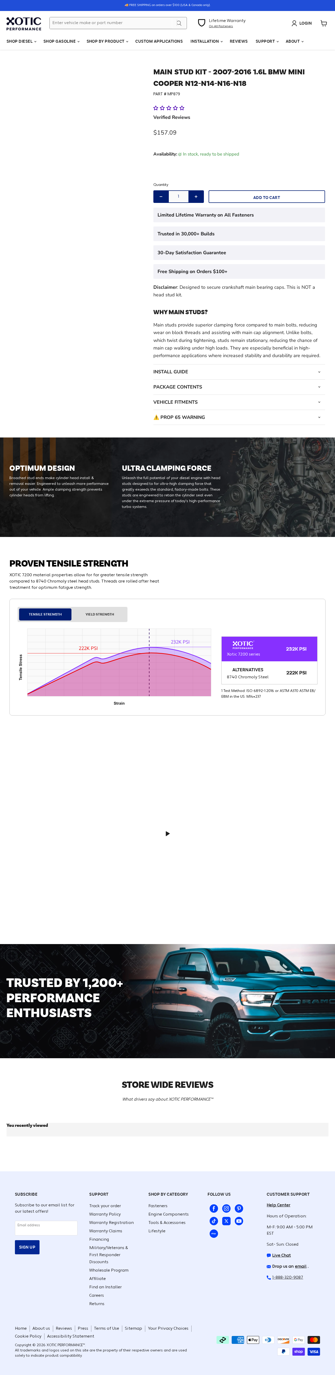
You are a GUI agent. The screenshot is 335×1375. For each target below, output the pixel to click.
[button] (169, 108)
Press (83, 1329)
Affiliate (97, 1279)
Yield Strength (100, 614)
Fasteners (158, 1206)
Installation (205, 41)
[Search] (179, 23)
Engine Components (168, 1214)
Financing (99, 1240)
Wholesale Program (109, 1270)
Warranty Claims (105, 1231)
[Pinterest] (238, 1207)
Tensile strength (45, 614)
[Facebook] (213, 1207)
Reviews (239, 41)
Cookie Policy (28, 1336)
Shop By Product (106, 41)
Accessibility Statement (70, 1336)
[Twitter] (225, 1220)
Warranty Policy (105, 1214)
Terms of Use (106, 1329)
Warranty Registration (111, 1223)
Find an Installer (105, 1287)
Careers (96, 1296)
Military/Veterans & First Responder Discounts (108, 1255)
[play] (167, 833)
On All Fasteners (221, 26)
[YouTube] (238, 1220)
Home (21, 1329)
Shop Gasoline (60, 41)
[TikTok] (213, 1220)
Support (266, 41)
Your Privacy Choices (168, 1329)
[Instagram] (225, 1207)
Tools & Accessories (167, 1223)
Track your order (105, 1206)
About (293, 41)
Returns (96, 1304)
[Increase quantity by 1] (196, 196)
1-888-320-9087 (287, 1278)
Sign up (27, 1247)
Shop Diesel (20, 41)
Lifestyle (156, 1231)
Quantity (160, 185)
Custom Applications (159, 41)
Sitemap (133, 1329)
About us (41, 1329)
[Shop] (213, 1232)
